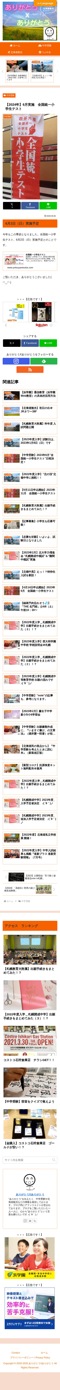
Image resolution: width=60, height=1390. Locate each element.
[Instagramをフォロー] (16, 361)
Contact (16, 1352)
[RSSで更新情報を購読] (30, 369)
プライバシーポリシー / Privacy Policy (30, 1357)
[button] (54, 1160)
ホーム (44, 1352)
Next (57, 71)
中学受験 (10, 95)
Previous (2, 71)
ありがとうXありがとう (30, 1194)
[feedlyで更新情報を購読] (43, 361)
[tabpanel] (17, 70)
